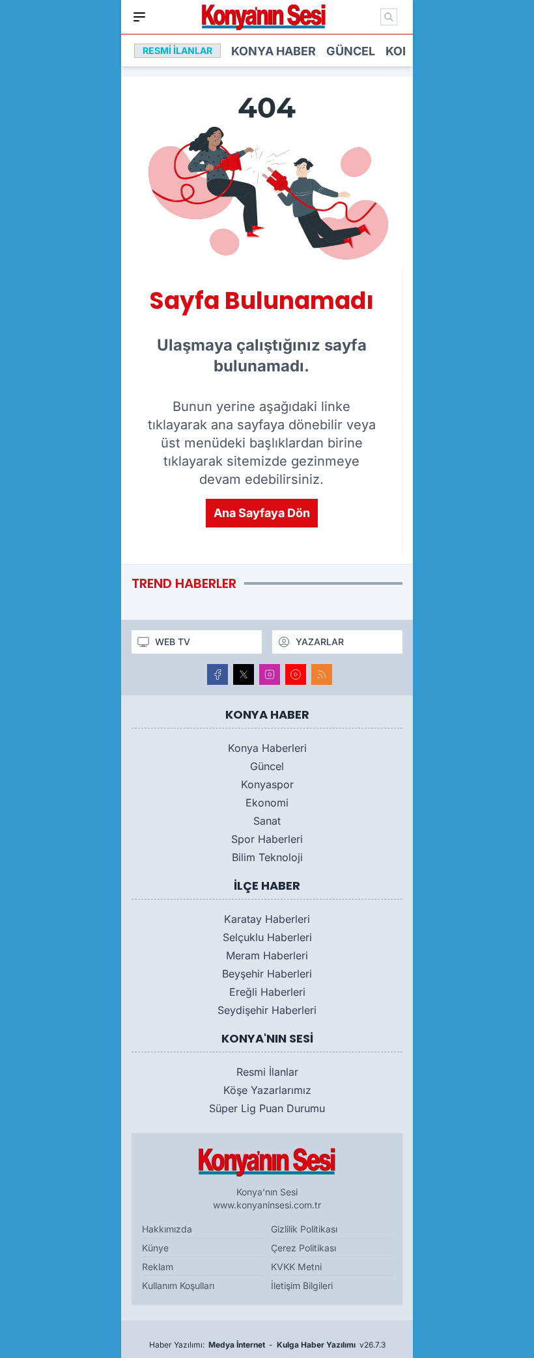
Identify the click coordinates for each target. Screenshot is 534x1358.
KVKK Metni (296, 1266)
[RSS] (321, 674)
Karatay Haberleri (267, 918)
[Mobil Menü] (139, 17)
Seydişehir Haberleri (267, 1010)
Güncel (350, 51)
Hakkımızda (167, 1228)
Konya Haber (273, 51)
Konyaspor (267, 784)
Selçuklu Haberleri (267, 937)
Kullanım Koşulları (178, 1285)
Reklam (157, 1266)
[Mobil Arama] (388, 16)
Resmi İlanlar (267, 1071)
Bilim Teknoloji (267, 857)
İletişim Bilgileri (302, 1285)
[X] (243, 674)
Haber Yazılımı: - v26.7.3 (267, 1345)
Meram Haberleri (267, 955)
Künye (155, 1247)
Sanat (267, 820)
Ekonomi (267, 802)
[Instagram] (269, 674)
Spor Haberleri (267, 838)
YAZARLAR (320, 641)
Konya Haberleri (267, 747)
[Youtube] (295, 674)
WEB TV (172, 641)
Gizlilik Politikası (304, 1228)
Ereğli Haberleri (267, 991)
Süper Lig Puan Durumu (267, 1108)
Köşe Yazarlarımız (267, 1090)
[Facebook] (217, 674)
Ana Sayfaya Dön (262, 513)
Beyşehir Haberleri (267, 973)
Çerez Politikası (303, 1247)
